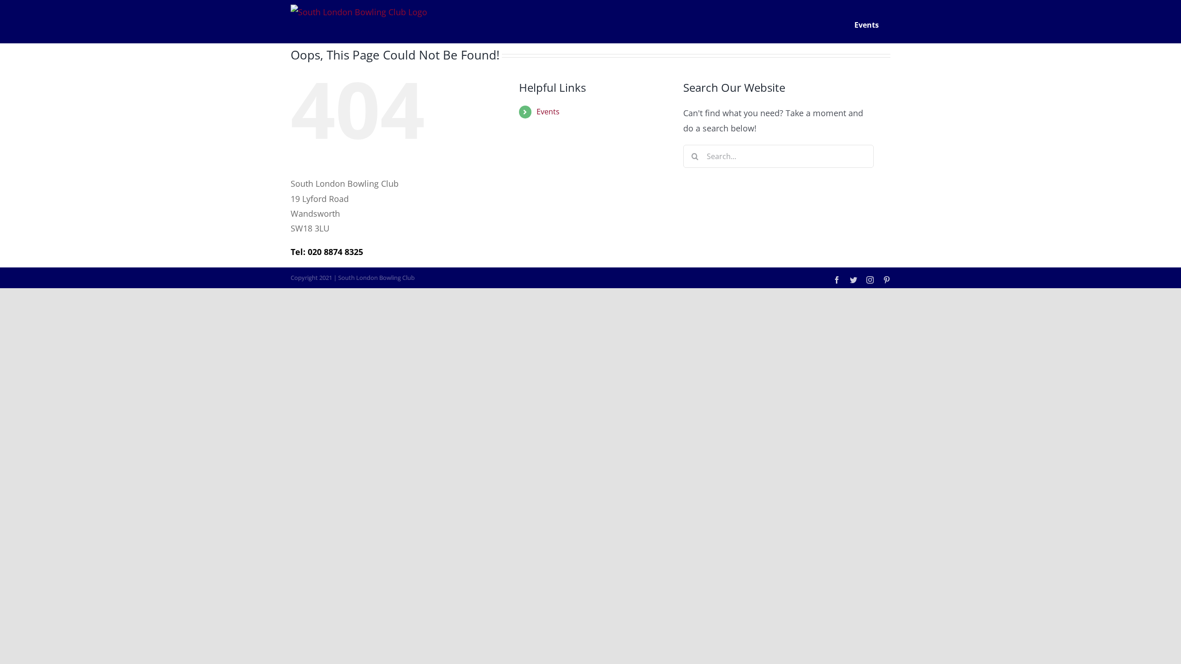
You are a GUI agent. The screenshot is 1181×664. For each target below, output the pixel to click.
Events (548, 112)
